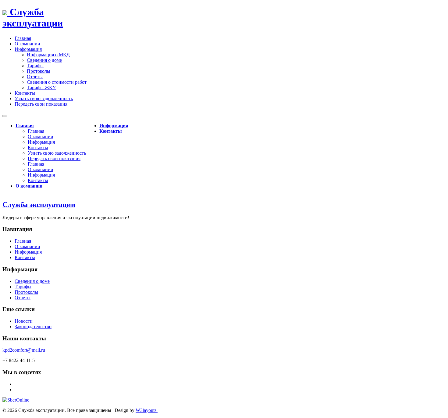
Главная (25, 125)
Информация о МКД (48, 54)
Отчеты (35, 76)
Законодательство (33, 326)
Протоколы (38, 71)
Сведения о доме (44, 60)
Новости (24, 321)
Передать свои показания (54, 158)
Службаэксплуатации (32, 17)
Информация (41, 142)
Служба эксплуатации (38, 205)
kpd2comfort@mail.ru (23, 350)
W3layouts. (147, 410)
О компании (40, 136)
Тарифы (35, 65)
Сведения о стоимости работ (57, 82)
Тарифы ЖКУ (41, 87)
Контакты (38, 147)
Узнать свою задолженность (57, 153)
